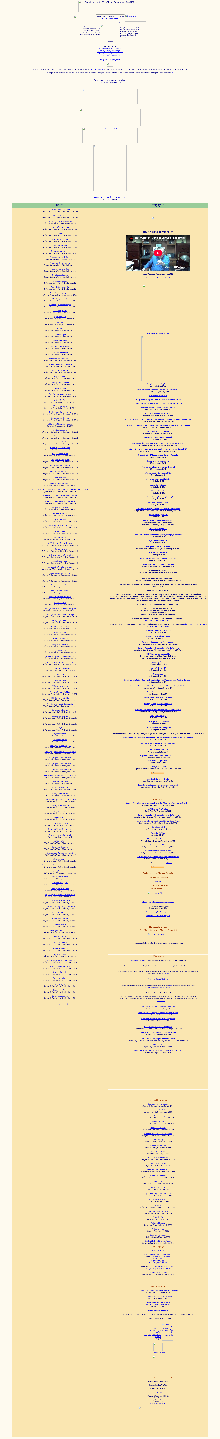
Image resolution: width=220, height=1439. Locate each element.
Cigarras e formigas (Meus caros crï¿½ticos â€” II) (60, 501)
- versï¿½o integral (176, 1050)
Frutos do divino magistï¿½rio (158, 479)
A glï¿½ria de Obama (60, 787)
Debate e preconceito (60, 299)
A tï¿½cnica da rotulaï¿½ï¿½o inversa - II (60, 960)
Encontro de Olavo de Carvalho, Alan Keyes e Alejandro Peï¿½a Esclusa (158, 686)
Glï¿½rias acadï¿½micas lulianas (60, 543)
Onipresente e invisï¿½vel (60, 418)
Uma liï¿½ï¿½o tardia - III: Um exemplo (60, 615)
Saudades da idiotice (60, 972)
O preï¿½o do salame (158, 767)
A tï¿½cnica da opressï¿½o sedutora (60, 555)
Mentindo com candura (60, 561)
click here (169, 863)
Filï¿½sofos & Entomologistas (158, 431)
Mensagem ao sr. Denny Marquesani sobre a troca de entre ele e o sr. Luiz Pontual (158, 737)
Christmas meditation (158, 1146)
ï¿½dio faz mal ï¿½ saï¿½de (60, 668)
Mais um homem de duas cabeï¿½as (60, 525)
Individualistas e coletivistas (60, 901)
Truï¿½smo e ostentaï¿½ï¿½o (158, 384)
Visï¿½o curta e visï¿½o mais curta (60, 221)
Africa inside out (158, 1122)
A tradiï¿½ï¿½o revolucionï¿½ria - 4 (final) (60, 752)
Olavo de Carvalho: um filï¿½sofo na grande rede (158, 1007)
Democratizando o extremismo (60, 466)
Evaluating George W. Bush (158, 1211)
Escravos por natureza (60, 716)
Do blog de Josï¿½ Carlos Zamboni (158, 437)
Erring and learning (158, 1223)
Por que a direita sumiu (60, 454)
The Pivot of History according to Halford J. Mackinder (158, 509)
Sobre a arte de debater (60, 847)
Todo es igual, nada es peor (60, 573)
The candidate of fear (158, 845)
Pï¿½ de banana (60, 537)
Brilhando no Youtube (60, 781)
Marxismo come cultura (161, 1256)
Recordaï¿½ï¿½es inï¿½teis (60, 448)
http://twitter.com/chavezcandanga (158, 620)
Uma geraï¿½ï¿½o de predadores (60, 829)
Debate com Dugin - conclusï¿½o (158, 473)
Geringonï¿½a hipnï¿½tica (60, 930)
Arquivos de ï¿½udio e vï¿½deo (158, 912)
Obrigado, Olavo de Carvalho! (158, 547)
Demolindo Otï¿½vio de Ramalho (60, 364)
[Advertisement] (158, 211)
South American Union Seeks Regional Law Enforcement (158, 390)
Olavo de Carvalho (97, 69)
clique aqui (158, 881)
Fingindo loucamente (60, 793)
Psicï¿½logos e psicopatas (60, 287)
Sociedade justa (60, 924)
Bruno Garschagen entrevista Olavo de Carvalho (151, 1050)
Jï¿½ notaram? (60, 233)
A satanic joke (158, 1217)
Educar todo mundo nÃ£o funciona (158, 1027)
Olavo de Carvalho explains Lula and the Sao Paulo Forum (158, 710)
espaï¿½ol (115, 59)
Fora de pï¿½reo (60, 811)
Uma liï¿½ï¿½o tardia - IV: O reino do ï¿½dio (60, 609)
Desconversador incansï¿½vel (158, 461)
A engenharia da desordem (60, 209)
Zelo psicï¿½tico (60, 376)
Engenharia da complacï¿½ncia (60, 394)
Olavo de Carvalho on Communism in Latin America (158, 648)
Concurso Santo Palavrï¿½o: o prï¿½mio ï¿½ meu (158, 497)
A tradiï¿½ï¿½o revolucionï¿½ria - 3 (60, 758)
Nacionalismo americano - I (60, 912)
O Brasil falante (60, 936)
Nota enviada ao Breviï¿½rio (158, 728)
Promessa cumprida (60, 335)
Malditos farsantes (158, 491)
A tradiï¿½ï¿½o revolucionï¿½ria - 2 (60, 764)
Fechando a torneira (60, 740)
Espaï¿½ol (161, 1250)
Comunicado (158, 674)
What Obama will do (158, 827)
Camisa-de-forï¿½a (60, 990)
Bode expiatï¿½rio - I (60, 644)
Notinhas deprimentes (60, 275)
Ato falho (60, 329)
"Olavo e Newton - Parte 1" (139, 960)
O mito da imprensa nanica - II (60, 591)
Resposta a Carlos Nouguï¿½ (158, 503)
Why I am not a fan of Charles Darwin (158, 1134)
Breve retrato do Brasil (60, 823)
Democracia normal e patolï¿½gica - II (60, 656)
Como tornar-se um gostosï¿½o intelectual (60, 907)
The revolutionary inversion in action (158, 1193)
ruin (161, 1205)
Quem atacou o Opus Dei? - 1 (158, 761)
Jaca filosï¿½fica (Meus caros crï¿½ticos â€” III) (60, 495)
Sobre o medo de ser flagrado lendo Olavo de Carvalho (158, 1013)
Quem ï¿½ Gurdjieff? (158, 668)
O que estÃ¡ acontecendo (60, 227)
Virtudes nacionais (60, 406)
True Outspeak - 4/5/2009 (158, 749)
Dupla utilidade (60, 478)
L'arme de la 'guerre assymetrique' (163, 1266)
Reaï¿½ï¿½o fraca (60, 400)
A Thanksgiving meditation (158, 1157)
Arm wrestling (158, 1140)
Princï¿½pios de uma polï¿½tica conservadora (60, 799)
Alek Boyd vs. (158, 722)
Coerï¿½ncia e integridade (60, 460)
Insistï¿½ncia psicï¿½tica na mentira (158, 698)
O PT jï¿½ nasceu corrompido (158, 654)
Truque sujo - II (60, 650)
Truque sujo (60, 674)
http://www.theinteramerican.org (110, 50)
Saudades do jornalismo (60, 382)
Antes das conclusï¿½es (60, 805)
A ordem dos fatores (60, 340)
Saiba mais (158, 1392)
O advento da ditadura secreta (60, 412)
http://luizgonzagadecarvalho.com (110, 54)
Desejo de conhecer (60, 978)
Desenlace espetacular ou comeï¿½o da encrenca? (60, 865)
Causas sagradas (60, 519)
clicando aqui (166, 973)
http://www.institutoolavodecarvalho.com (110, 52)
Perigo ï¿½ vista (60, 954)
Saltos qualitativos (60, 549)
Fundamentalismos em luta (60, 263)
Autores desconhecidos (60, 918)
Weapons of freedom (158, 1128)
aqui (130, 966)
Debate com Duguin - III (158, 515)
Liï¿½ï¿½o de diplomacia (60, 877)
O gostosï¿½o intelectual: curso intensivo (60, 895)
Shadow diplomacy (158, 1116)
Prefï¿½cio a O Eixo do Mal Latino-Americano (158, 1033)
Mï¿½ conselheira (60, 841)
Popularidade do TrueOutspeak (158, 278)
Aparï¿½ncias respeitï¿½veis (60, 293)
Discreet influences (158, 1152)
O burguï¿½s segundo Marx (60, 692)
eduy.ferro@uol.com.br (158, 1403)
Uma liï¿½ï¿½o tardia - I (60, 626)
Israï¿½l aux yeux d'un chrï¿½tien (158, 1269)
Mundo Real (158, 1045)
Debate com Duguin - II (158, 529)
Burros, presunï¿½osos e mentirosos (158, 704)
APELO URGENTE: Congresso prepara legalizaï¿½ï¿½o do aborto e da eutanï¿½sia (158, 419)
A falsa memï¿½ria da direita (60, 257)
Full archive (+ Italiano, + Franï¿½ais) (158, 1254)
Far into (157, 1205)
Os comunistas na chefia (60, 585)
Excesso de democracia (60, 996)
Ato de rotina (60, 984)
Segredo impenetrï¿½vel (60, 346)
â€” (169, 857)
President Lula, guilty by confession (158, 1241)
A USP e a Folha (60, 603)
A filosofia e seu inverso (158, 396)
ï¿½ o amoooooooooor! (158, 541)
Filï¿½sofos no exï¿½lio (60, 698)
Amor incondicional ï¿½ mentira (60, 442)
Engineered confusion (158, 1235)
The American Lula (158, 1187)
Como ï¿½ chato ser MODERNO (158, 413)
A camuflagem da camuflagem (60, 305)
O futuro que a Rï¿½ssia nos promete (60, 853)
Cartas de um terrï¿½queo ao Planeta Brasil (158, 1039)
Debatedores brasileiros (60, 239)
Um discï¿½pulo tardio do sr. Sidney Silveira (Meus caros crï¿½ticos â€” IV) (60, 489)
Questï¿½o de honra (60, 871)
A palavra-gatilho (60, 317)
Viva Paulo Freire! (60, 388)
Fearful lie (158, 1181)
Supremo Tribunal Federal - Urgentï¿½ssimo (158, 407)
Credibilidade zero (60, 245)
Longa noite (60, 323)
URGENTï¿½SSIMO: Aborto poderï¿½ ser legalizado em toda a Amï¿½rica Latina (158, 425)
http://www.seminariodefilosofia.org (110, 48)
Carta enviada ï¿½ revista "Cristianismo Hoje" (158, 743)
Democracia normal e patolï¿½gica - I (60, 662)
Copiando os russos (60, 722)
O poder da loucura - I (60, 579)
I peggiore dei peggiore (158, 1261)
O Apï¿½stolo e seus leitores (60, 269)
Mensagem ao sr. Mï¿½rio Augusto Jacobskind (158, 558)
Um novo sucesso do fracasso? (60, 472)
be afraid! (175, 857)
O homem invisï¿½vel (60, 883)
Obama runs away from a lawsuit (158, 851)
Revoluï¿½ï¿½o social (60, 728)
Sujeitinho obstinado (158, 485)
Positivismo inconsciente (60, 251)
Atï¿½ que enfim (60, 680)
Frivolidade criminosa (60, 710)
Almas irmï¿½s (158, 662)
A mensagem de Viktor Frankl (158, 636)
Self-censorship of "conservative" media (152, 857)
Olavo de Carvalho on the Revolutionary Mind (158, 1019)
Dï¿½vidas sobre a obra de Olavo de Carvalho (158, 756)
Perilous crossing (158, 1229)
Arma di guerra (158, 1258)
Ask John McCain (158, 833)
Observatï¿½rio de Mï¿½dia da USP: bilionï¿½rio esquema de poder (158, 443)
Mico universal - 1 (60, 859)
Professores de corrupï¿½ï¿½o (60, 358)
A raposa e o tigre (60, 817)
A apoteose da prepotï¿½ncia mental (60, 704)
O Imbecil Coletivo (158, 1353)
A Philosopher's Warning (158, 809)
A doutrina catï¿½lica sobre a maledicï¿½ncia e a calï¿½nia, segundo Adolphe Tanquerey (158, 680)
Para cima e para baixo (60, 948)
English (153, 1250)
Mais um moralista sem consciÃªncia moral (158, 467)
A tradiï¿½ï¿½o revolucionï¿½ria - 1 (60, 769)
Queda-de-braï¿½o (60, 513)
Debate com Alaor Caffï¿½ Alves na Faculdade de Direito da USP (158, 1303)
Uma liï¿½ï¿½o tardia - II (60, 621)
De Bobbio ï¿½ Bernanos (158, 1272)
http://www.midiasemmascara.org (110, 55)
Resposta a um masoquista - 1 (158, 692)
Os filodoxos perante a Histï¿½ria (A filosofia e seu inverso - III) (158, 403)
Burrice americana (60, 281)
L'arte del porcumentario (158, 1263)
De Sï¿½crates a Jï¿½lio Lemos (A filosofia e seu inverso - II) (158, 400)
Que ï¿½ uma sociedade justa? (60, 835)
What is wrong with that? (158, 1199)
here (172, 73)
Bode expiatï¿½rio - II (60, 638)
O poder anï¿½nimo (60, 311)
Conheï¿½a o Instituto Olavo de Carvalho (158, 564)
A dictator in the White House (158, 1110)
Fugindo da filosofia (60, 215)
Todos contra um (60, 632)
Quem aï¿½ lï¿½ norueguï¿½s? (60, 746)
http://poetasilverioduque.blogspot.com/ (158, 987)
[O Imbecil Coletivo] (158, 1351)
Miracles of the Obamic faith (158, 839)
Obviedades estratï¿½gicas (60, 483)
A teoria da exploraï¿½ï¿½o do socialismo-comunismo (158, 1290)
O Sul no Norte (60, 531)
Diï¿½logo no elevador (60, 352)
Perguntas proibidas (60, 734)
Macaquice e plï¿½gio (158, 716)
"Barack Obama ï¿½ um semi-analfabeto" (158, 521)
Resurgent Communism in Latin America (158, 642)
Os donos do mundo (60, 942)
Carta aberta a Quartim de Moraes (60, 567)
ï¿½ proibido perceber (60, 686)
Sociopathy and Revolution (158, 1104)
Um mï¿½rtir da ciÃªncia (60, 889)
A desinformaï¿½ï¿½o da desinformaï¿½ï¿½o (60, 775)
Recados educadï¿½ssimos (158, 979)
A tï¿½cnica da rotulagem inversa (60, 966)
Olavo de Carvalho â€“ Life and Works (110, 197)
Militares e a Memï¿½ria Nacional (60, 424)
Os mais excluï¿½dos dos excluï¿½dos (158, 1296)
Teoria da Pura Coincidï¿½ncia (60, 436)
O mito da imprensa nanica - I (60, 597)
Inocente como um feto (60, 370)
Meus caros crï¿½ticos (60, 507)
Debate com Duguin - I (158, 552)
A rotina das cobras (60, 430)
